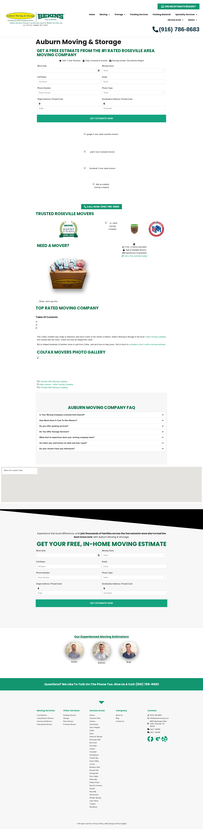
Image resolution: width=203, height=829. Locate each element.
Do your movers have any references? (57, 449)
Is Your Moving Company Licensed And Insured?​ (62, 415)
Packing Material (162, 14)
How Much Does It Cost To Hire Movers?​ (58, 420)
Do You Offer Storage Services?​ (54, 432)
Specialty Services (185, 14)
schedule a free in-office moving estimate (147, 344)
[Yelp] (164, 739)
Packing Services (139, 14)
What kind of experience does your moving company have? (66, 437)
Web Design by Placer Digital (115, 824)
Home (92, 14)
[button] (101, 321)
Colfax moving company (155, 337)
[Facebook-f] (150, 739)
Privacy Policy (98, 824)
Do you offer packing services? (53, 426)
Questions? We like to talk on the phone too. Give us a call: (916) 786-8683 (101, 684)
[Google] (157, 739)
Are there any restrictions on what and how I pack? (63, 443)
